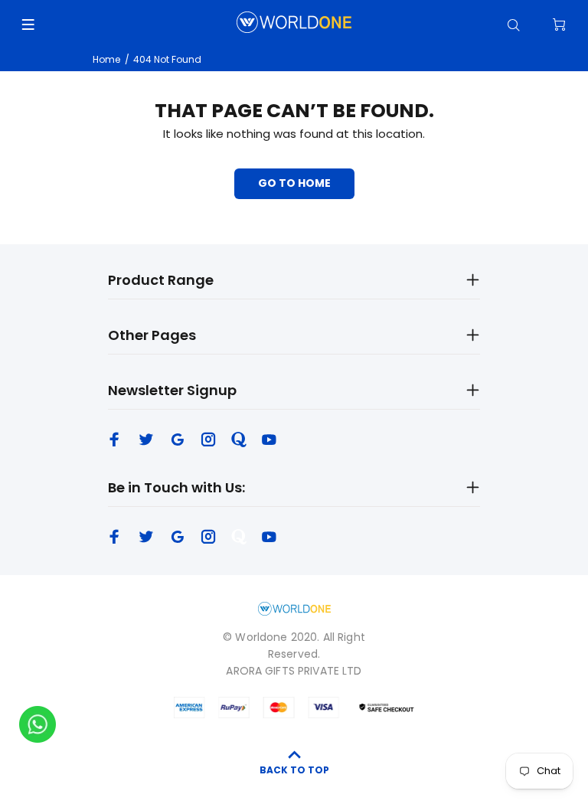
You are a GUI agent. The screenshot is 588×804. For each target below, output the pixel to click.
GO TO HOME (294, 183)
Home (106, 59)
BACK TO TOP (294, 769)
